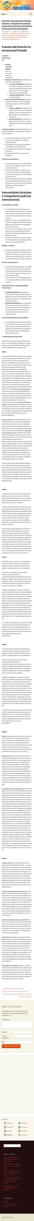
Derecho (9, 1135)
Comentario (6, 1019)
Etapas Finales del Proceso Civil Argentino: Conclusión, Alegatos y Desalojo (12, 1159)
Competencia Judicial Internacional (20, 33)
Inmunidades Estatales (13, 37)
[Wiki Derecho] (17, 6)
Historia (9, 1131)
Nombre (5, 1032)
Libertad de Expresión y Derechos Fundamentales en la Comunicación (12, 1188)
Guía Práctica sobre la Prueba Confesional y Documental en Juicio (12, 1166)
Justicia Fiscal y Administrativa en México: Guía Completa (17, 995)
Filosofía (24, 1131)
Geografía (10, 1127)
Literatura (24, 1127)
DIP (19, 35)
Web (3, 1042)
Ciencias (9, 1123)
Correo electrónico (6, 1037)
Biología (23, 1123)
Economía (24, 1135)
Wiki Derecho (6, 1217)
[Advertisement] (22, 65)
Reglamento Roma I (14, 39)
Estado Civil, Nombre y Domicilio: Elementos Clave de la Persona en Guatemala (12, 1172)
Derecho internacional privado (10, 35)
